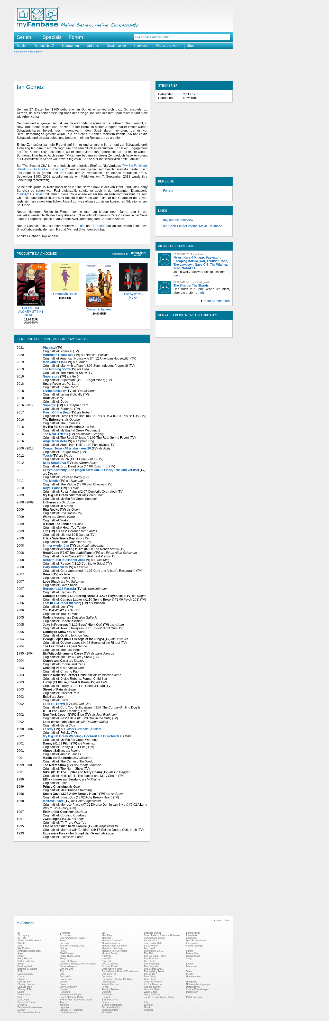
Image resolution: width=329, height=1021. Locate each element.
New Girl (106, 958)
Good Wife (65, 976)
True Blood (150, 979)
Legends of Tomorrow (71, 1010)
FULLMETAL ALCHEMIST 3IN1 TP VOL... (30, 311)
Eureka (63, 940)
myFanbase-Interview (178, 220)
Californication (25, 974)
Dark (20, 997)
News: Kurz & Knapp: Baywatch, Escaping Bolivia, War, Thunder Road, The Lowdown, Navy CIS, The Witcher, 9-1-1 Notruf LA (200, 263)
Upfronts (93, 46)
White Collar (150, 992)
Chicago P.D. (24, 989)
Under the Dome (153, 981)
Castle (20, 976)
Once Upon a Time (112, 969)
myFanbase (20, 51)
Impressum (192, 992)
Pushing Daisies (110, 989)
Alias (20, 945)
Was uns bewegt (167, 46)
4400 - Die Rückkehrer (29, 940)
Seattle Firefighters (112, 1005)
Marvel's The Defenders (114, 951)
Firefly (63, 951)
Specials (52, 37)
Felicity (23, 194)
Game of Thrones (69, 961)
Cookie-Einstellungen (197, 989)
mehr (177, 275)
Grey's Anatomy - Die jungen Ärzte (68, 470)
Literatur (148, 1005)
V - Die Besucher (153, 984)
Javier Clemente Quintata (83, 729)
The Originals (151, 966)
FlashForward (67, 953)
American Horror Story (29, 951)
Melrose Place (53, 801)
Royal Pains (51, 488)
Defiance (22, 1005)
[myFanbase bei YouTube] (218, 333)
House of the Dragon (71, 994)
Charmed (22, 979)
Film (146, 1002)
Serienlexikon (193, 933)
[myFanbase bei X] (194, 333)
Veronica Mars (151, 989)
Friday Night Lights (70, 956)
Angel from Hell (54, 441)
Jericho (63, 1002)
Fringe (63, 958)
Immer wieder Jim (56, 545)
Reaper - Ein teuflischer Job (63, 560)
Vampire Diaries (152, 987)
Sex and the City (111, 1007)
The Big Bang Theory (155, 956)
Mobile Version (194, 997)
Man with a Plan (54, 362)
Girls (62, 971)
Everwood (65, 943)
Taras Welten (151, 945)
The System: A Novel (133, 295)
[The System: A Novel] (133, 290)
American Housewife (58, 355)
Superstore (51, 376)
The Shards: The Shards (191, 285)
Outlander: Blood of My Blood (117, 979)
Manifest (106, 938)
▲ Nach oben (221, 920)
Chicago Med (24, 987)
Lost (81, 226)
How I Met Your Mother (72, 997)
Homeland (65, 992)
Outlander (107, 976)
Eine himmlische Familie (73, 938)
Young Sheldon (152, 994)
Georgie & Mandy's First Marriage (78, 963)
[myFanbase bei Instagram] (206, 333)
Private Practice (110, 984)
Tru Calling (150, 976)
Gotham (64, 981)
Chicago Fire (24, 981)
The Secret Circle (153, 969)
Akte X (21, 943)
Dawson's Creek (26, 1002)
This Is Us (149, 974)
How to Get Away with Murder (76, 999)
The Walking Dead (154, 971)
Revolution (107, 994)
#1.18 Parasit (65, 589)
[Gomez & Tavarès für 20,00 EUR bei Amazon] (99, 306)
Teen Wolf (149, 948)
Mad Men (107, 935)
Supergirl (49, 405)
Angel (20, 953)
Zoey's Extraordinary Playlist (159, 997)
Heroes (98, 226)
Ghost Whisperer (69, 966)
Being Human (24, 958)
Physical (49, 347)
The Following (151, 963)
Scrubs (105, 1002)
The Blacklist (151, 958)
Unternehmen (193, 976)
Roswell (106, 997)
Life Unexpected (68, 1012)
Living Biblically (54, 391)
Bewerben (191, 966)
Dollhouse (65, 933)
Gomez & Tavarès (99, 309)
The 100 (148, 953)
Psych (105, 987)
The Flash (149, 961)
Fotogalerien (192, 943)
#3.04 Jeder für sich (65, 603)
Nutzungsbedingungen (198, 984)
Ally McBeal (23, 948)
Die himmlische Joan (28, 1012)
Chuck (20, 992)
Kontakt (190, 963)
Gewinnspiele (116, 46)
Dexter (21, 1010)
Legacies (64, 1007)
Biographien (70, 46)
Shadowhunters (110, 1010)
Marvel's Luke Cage (112, 948)
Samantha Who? (111, 999)
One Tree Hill (109, 974)
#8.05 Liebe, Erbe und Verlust (116, 470)
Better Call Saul (25, 961)
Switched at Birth (153, 943)
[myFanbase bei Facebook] (182, 333)
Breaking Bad (24, 966)
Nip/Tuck (107, 961)
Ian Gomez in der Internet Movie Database (192, 226)
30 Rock (21, 938)
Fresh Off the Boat (56, 412)
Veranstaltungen (194, 945)
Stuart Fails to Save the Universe (162, 935)
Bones (20, 963)
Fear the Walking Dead (72, 945)
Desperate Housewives (29, 1007)
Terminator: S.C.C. (154, 951)
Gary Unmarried (55, 567)
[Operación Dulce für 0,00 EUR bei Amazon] (65, 290)
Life (45, 531)
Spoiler (22, 46)
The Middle (51, 481)
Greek (63, 984)
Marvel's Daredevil (112, 940)
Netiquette (191, 981)
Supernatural (150, 940)
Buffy (20, 971)
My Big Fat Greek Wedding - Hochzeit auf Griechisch (81, 736)
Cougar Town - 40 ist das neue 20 (67, 448)
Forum (76, 37)
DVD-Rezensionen (196, 940)
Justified (64, 1005)
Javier (39, 194)
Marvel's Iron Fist (111, 943)
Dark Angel (23, 999)
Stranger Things (152, 933)
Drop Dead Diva (54, 463)
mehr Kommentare (217, 301)
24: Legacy (23, 935)
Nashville (107, 956)
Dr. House (65, 935)
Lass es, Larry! (54, 704)
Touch (47, 455)
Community (23, 994)
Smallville (107, 1012)
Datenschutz (193, 987)
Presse (190, 974)
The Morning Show (56, 369)
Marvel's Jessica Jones (114, 945)
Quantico (106, 992)
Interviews (141, 46)
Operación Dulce (65, 294)
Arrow (20, 956)
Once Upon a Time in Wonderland (120, 971)
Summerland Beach (154, 938)
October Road (109, 966)
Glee (62, 974)
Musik (147, 1007)
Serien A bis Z (44, 46)
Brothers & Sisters (27, 969)
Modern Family (110, 953)
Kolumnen (191, 938)
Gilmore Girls (67, 969)
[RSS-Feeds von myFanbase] (170, 333)
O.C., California (110, 963)
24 (18, 933)
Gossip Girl (65, 979)
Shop (191, 46)
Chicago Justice (26, 984)
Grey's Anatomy (68, 987)
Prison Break (108, 981)
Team (189, 971)
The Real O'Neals (55, 434)
